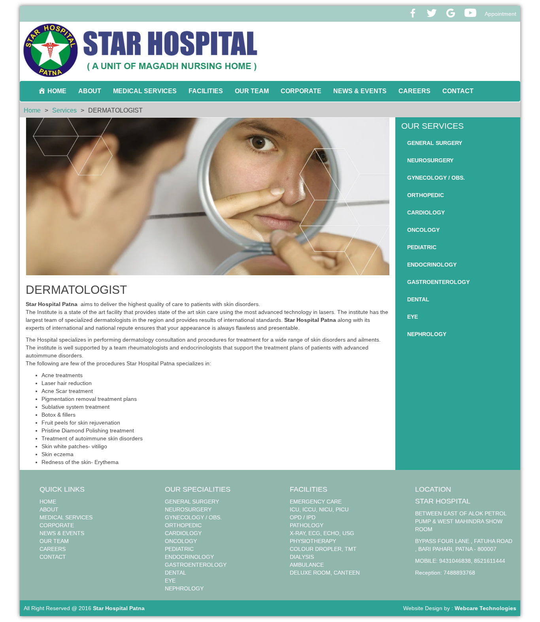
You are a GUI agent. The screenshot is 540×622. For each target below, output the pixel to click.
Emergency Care (316, 501)
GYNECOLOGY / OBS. (436, 178)
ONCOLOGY (423, 230)
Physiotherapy (313, 541)
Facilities (206, 91)
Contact (458, 91)
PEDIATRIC (421, 247)
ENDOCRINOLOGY (432, 264)
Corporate (301, 91)
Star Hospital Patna (119, 608)
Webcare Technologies (485, 608)
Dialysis (302, 557)
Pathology (306, 525)
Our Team (252, 91)
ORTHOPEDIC (425, 195)
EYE (412, 317)
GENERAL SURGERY (434, 143)
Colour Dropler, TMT (323, 549)
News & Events (360, 91)
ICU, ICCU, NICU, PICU (319, 509)
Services (64, 110)
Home (32, 110)
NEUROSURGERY (430, 160)
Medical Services (145, 91)
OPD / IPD (302, 517)
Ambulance (307, 565)
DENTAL (418, 299)
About (89, 91)
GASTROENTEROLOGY (438, 282)
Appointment (500, 14)
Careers (414, 91)
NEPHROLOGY (426, 334)
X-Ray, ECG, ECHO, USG (322, 533)
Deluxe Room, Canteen (325, 572)
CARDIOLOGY (426, 212)
